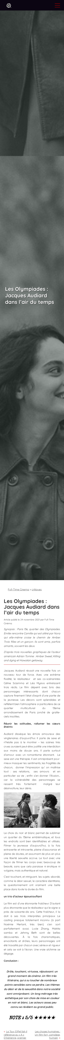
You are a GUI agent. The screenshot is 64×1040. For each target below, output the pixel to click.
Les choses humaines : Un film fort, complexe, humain (47, 1034)
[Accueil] (9, 6)
